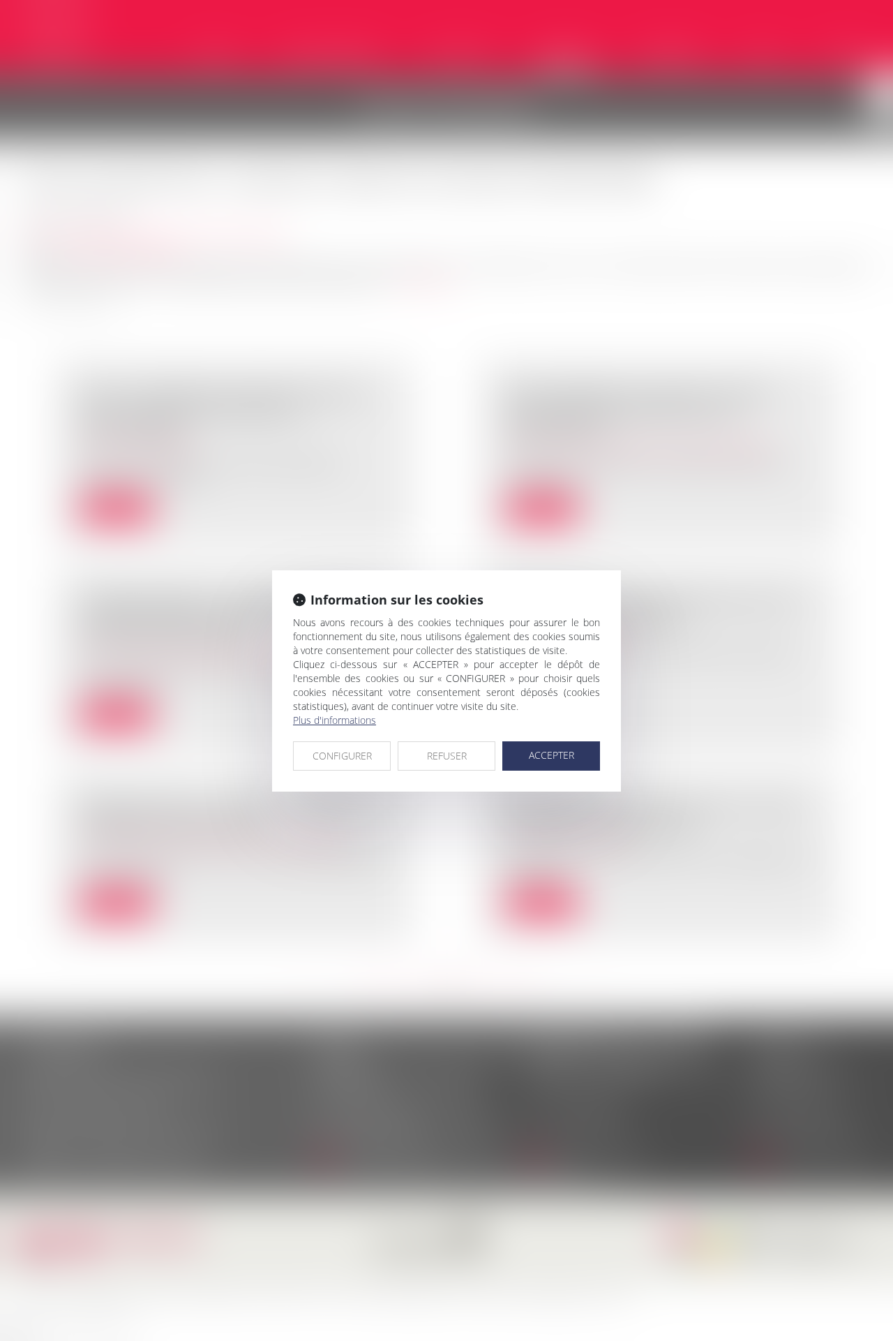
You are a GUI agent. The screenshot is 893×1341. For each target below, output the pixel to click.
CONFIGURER (342, 755)
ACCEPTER (551, 755)
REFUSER (447, 755)
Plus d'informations (334, 720)
